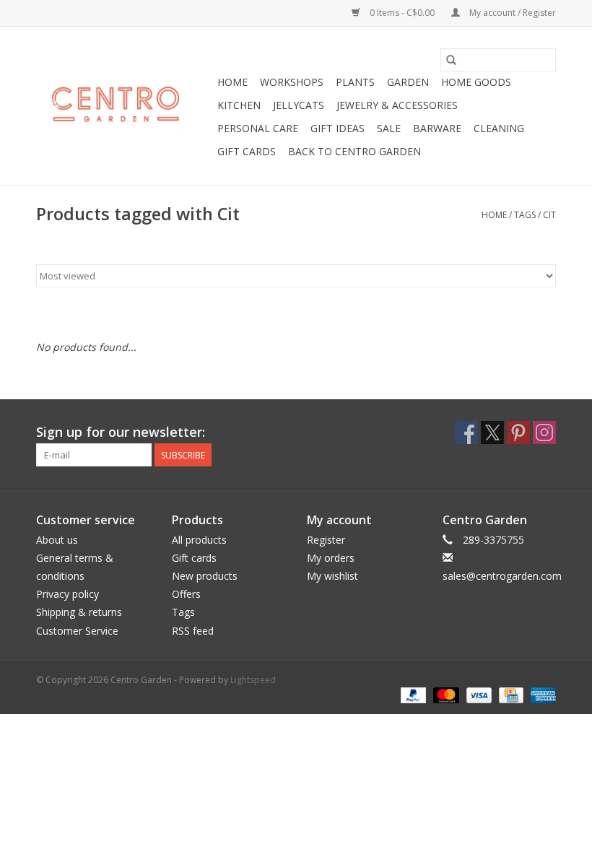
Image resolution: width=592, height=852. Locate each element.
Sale (389, 128)
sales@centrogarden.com (502, 576)
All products (199, 540)
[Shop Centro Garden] (124, 106)
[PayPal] (412, 695)
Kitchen (239, 105)
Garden (408, 82)
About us (57, 540)
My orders (330, 558)
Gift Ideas (337, 128)
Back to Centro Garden (354, 151)
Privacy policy (67, 594)
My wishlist (332, 576)
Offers (186, 594)
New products (205, 576)
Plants (355, 82)
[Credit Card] (510, 695)
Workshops (291, 82)
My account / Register (511, 12)
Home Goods (476, 82)
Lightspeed (253, 680)
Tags (525, 215)
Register (326, 540)
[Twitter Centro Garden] (492, 432)
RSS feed (193, 631)
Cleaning (499, 128)
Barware (437, 128)
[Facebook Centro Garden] (466, 432)
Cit (549, 215)
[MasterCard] (444, 695)
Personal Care (257, 128)
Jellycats (298, 105)
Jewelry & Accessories (397, 105)
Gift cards (246, 151)
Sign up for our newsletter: (120, 432)
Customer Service (77, 631)
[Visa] (477, 695)
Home (232, 82)
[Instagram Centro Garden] (544, 432)
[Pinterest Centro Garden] (518, 432)
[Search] (451, 59)
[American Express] (541, 695)
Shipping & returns (79, 612)
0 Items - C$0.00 (402, 12)
